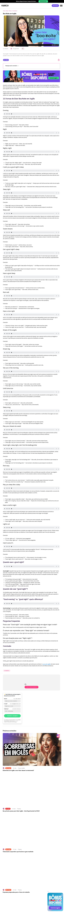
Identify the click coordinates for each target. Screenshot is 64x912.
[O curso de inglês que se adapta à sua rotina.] (31, 76)
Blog (7, 10)
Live (9, 808)
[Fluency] (5, 5)
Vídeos (10, 10)
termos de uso (12, 720)
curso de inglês (46, 664)
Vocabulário (14, 10)
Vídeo (7, 60)
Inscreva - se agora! (12, 715)
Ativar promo (43, 1)
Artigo (9, 768)
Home (4, 10)
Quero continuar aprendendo (31, 687)
